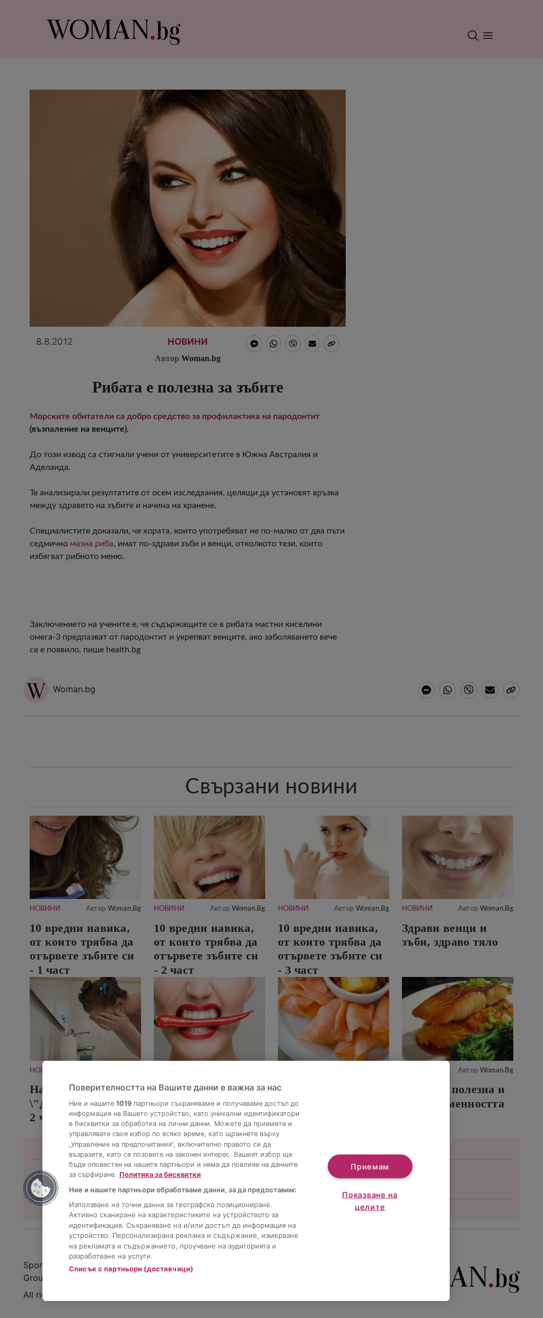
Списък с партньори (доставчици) (131, 1268)
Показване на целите (370, 1200)
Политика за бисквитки (160, 1175)
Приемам (370, 1166)
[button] (41, 1188)
